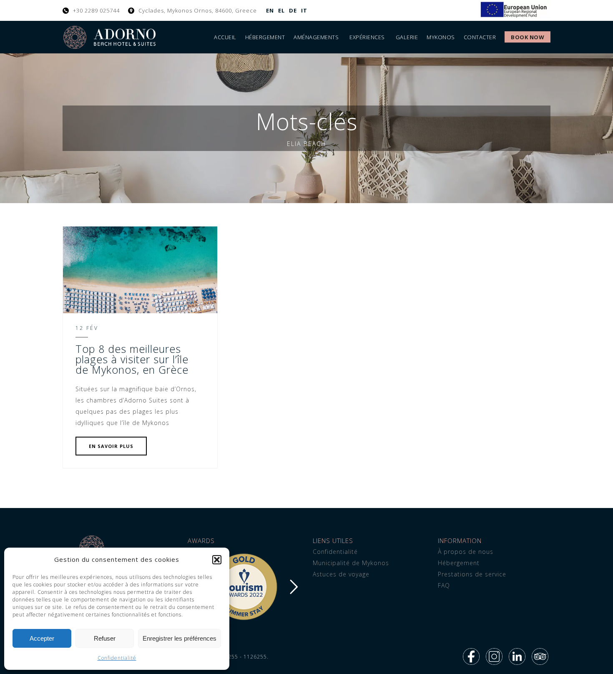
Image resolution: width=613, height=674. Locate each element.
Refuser (105, 638)
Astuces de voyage (341, 574)
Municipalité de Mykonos (351, 563)
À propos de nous (465, 552)
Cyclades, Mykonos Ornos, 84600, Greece (197, 10)
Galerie (407, 37)
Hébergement (265, 37)
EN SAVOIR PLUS (111, 446)
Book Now (527, 37)
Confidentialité (117, 657)
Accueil (225, 37)
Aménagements (316, 37)
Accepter (42, 638)
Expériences (367, 37)
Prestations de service (472, 574)
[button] (217, 560)
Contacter (480, 37)
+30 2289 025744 (96, 10)
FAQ (444, 585)
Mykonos (441, 37)
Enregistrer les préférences (179, 638)
